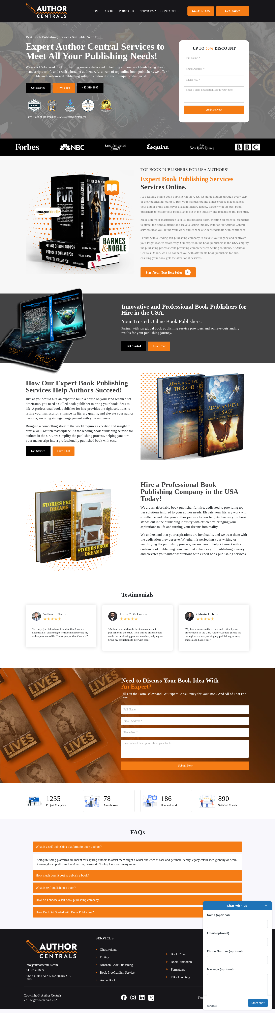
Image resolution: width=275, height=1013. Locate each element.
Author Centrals (51, 999)
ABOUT (109, 11)
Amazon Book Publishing (116, 968)
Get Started (38, 87)
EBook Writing (180, 980)
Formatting (178, 973)
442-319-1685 (201, 11)
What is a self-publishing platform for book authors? (69, 850)
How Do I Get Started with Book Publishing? (65, 916)
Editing (104, 961)
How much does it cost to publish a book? (62, 879)
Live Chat (63, 87)
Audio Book (108, 983)
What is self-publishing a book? (56, 891)
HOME (95, 11)
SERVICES (147, 10)
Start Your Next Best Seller (165, 272)
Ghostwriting (108, 953)
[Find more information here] (237, 955)
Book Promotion (181, 965)
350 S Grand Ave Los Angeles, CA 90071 (48, 981)
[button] (20, 147)
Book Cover (178, 958)
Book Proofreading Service (117, 976)
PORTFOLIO (127, 11)
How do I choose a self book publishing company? (68, 903)
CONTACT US (169, 11)
